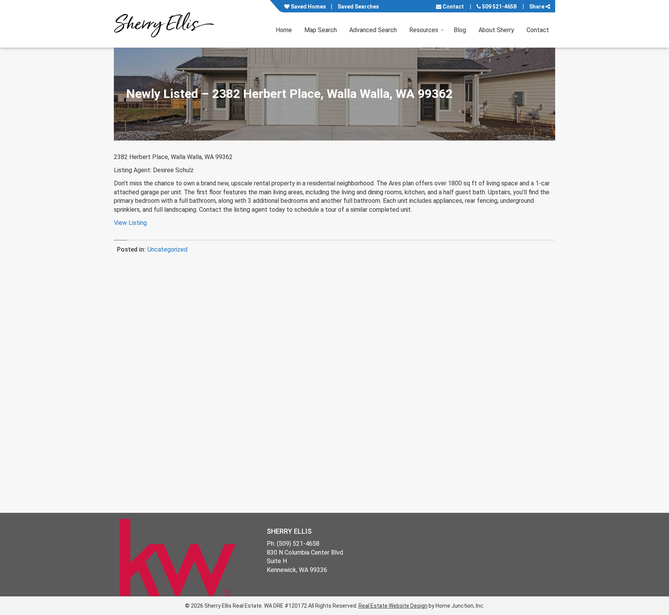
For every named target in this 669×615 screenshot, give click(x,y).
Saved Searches (358, 6)
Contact (452, 6)
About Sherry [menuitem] (496, 30)
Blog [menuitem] (460, 30)
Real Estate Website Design (393, 606)
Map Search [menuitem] (320, 30)
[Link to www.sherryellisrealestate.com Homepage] (164, 23)
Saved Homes (308, 6)
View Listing (130, 222)
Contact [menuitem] (538, 30)
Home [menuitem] (284, 30)
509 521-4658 (498, 6)
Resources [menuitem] (423, 30)
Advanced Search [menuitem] (373, 30)
